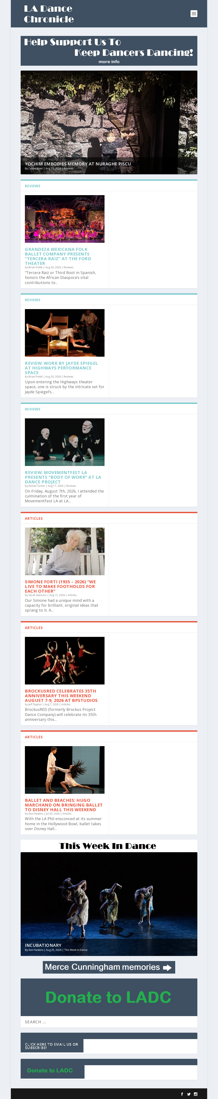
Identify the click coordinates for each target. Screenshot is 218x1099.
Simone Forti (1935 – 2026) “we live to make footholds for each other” (60, 586)
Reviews (68, 168)
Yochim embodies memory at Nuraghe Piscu (78, 164)
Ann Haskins (36, 813)
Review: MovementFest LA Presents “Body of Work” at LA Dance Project (63, 477)
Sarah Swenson (38, 595)
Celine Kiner (36, 168)
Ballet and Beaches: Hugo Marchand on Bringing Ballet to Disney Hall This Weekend (64, 804)
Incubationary (43, 945)
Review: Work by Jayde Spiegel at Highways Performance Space (61, 367)
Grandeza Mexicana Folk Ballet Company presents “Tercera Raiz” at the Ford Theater (58, 256)
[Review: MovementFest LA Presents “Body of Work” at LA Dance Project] (65, 442)
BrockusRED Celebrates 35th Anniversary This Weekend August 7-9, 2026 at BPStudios (61, 695)
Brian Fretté (36, 267)
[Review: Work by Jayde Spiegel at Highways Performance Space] (65, 333)
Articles (72, 595)
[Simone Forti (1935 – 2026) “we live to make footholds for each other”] (65, 551)
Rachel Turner (37, 486)
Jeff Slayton (35, 704)
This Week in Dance (75, 950)
